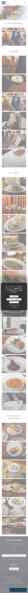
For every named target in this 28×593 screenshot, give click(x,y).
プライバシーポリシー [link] (14, 305)
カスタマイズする (14, 302)
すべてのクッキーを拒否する (14, 299)
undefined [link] (14, 307)
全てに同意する (14, 296)
